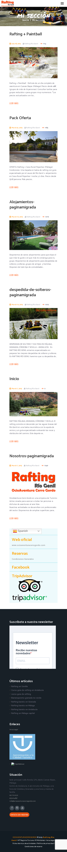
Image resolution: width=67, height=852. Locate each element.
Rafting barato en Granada (23, 701)
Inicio (26, 20)
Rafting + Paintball (25, 34)
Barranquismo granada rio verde (26, 698)
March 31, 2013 (17, 127)
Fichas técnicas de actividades (24, 843)
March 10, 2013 (17, 216)
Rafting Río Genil (31, 43)
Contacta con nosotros (19, 815)
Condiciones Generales (23, 559)
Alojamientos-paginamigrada (22, 205)
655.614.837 (13, 798)
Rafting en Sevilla (19, 686)
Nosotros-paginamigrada (31, 456)
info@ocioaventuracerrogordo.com (22, 801)
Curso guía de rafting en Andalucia (27, 690)
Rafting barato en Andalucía (24, 709)
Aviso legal (50, 840)
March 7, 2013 (17, 388)
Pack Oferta (20, 118)
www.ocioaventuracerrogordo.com (28, 545)
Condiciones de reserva (33, 846)
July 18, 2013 (16, 43)
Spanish (22, 530)
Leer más (13, 103)
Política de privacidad (45, 843)
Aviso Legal (13, 729)
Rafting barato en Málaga (23, 705)
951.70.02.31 (13, 795)
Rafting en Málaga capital (23, 713)
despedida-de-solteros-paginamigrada (30, 292)
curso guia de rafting (21, 694)
